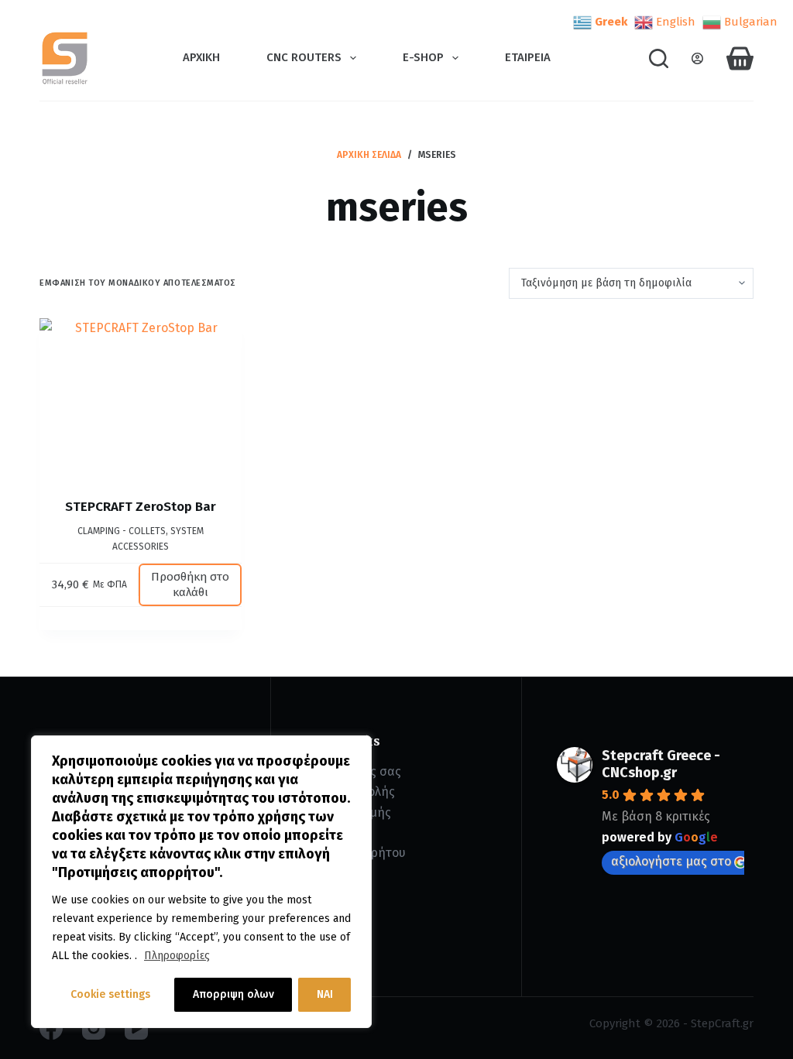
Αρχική (201, 57)
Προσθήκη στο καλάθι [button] (190, 584)
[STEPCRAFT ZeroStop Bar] (140, 395)
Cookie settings (110, 994)
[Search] (658, 58)
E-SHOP (423, 57)
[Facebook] (51, 1028)
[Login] (697, 58)
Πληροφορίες (177, 955)
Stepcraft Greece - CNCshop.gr (661, 764)
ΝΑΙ (325, 994)
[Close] (355, 748)
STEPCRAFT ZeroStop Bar (140, 507)
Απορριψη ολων (233, 994)
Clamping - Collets (121, 531)
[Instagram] (93, 1028)
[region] (201, 881)
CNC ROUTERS (304, 57)
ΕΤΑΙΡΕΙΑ (528, 57)
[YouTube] (136, 1028)
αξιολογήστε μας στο (671, 861)
